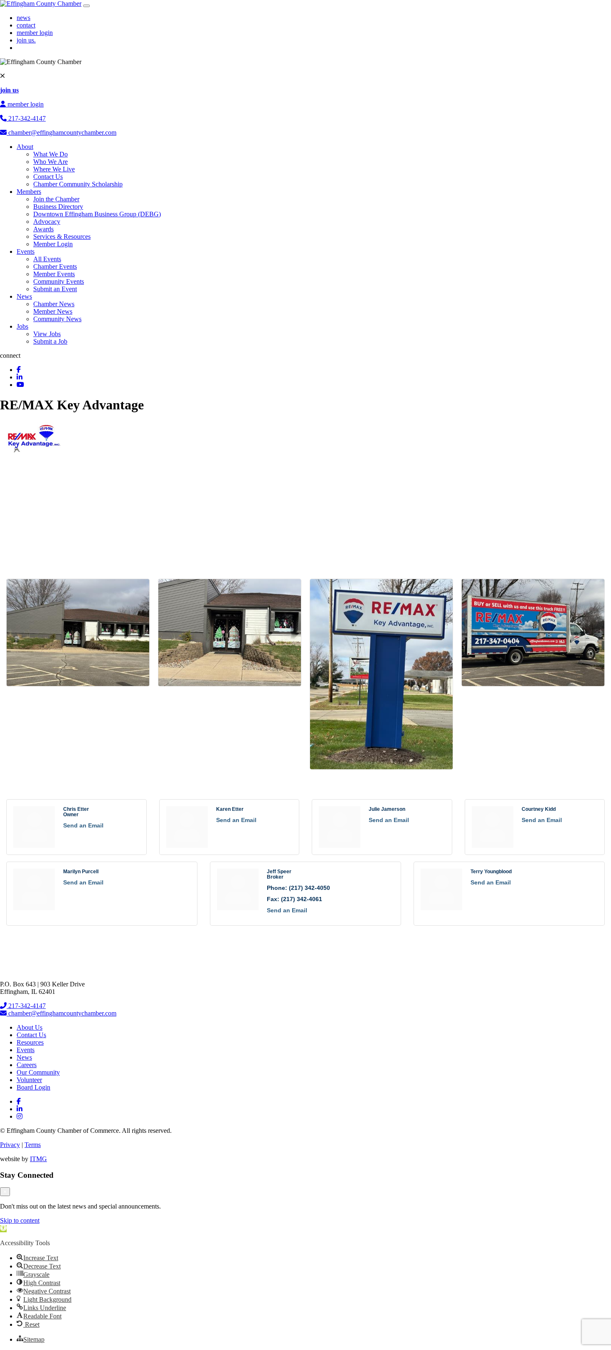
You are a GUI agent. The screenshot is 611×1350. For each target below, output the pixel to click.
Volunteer (29, 1079)
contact (26, 25)
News (24, 296)
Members (29, 191)
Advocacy (46, 221)
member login (35, 32)
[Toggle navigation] (86, 6)
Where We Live (54, 169)
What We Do (50, 154)
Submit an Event (55, 288)
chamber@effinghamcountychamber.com (61, 132)
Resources (30, 1042)
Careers (27, 1064)
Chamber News (53, 303)
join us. (26, 40)
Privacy (10, 1144)
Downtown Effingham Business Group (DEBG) (97, 214)
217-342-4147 (26, 118)
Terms (33, 1144)
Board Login (33, 1087)
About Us (29, 1027)
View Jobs (47, 333)
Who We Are (50, 161)
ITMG (38, 1158)
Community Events (58, 281)
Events (25, 251)
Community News (57, 318)
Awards (43, 229)
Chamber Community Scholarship (78, 184)
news (23, 17)
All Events (47, 259)
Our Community (38, 1072)
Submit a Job (50, 341)
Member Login (53, 244)
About (25, 146)
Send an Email (83, 825)
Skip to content (19, 1220)
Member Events (54, 273)
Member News (52, 311)
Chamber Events (55, 266)
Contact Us (48, 176)
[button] (3, 1228)
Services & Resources (62, 236)
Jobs (22, 326)
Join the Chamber (56, 199)
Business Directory (58, 206)
